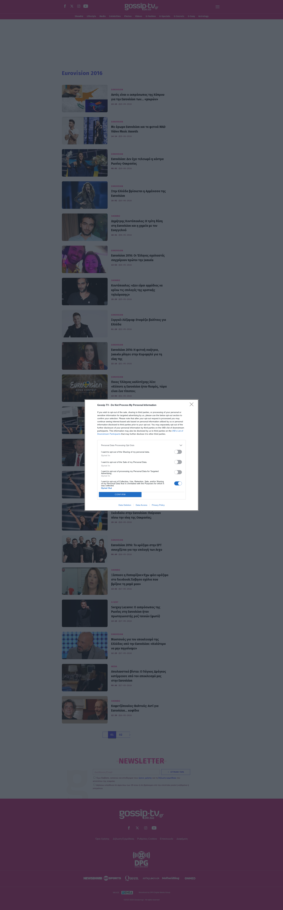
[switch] (178, 452)
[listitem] (141, 445)
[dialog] (141, 455)
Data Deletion (125, 505)
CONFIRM (120, 494)
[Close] (192, 405)
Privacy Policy (158, 505)
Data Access (141, 505)
